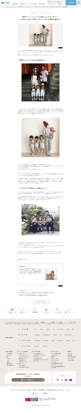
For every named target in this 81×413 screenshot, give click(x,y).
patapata (67, 340)
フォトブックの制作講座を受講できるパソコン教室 (58, 367)
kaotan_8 (46, 50)
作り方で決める (35, 351)
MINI (73, 329)
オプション (70, 353)
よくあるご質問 (71, 360)
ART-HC (41, 329)
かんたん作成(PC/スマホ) (24, 367)
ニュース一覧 (53, 361)
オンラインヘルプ (71, 358)
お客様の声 (53, 356)
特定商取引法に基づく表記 (52, 389)
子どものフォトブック (23, 355)
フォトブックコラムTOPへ (40, 302)
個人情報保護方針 (41, 389)
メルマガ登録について (28, 376)
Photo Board (45, 340)
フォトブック (24, 329)
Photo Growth (37, 340)
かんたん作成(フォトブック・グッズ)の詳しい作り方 (40, 360)
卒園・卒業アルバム (10, 365)
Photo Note (37, 346)
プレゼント (9, 358)
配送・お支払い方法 (71, 356)
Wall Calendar (37, 334)
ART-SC (48, 329)
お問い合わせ (61, 389)
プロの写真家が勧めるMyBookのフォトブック (57, 364)
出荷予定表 (70, 355)
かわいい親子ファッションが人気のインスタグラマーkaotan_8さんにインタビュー (36, 292)
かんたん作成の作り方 (37, 357)
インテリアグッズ (25, 340)
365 (60, 334)
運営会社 (29, 389)
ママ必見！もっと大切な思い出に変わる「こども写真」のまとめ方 (33, 295)
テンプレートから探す (21, 351)
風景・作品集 (9, 363)
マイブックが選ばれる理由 (56, 353)
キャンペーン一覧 (54, 358)
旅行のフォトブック (22, 358)
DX (53, 329)
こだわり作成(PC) (22, 365)
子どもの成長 (9, 353)
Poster (53, 340)
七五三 (8, 361)
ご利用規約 (34, 389)
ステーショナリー (25, 346)
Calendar (55, 334)
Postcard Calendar (46, 334)
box (73, 340)
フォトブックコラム (54, 360)
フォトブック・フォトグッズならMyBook (18, 389)
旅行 (7, 356)
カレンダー (23, 334)
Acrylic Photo (60, 340)
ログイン (78, 3)
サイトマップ (67, 389)
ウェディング (9, 355)
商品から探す (8, 337)
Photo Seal (44, 346)
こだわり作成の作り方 (37, 353)
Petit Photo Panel (68, 334)
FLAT (36, 329)
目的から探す (8, 351)
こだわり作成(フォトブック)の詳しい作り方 (39, 355)
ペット (8, 360)
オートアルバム (60, 329)
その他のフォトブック (23, 361)
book (68, 329)
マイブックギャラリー (55, 355)
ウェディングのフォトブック (24, 356)
